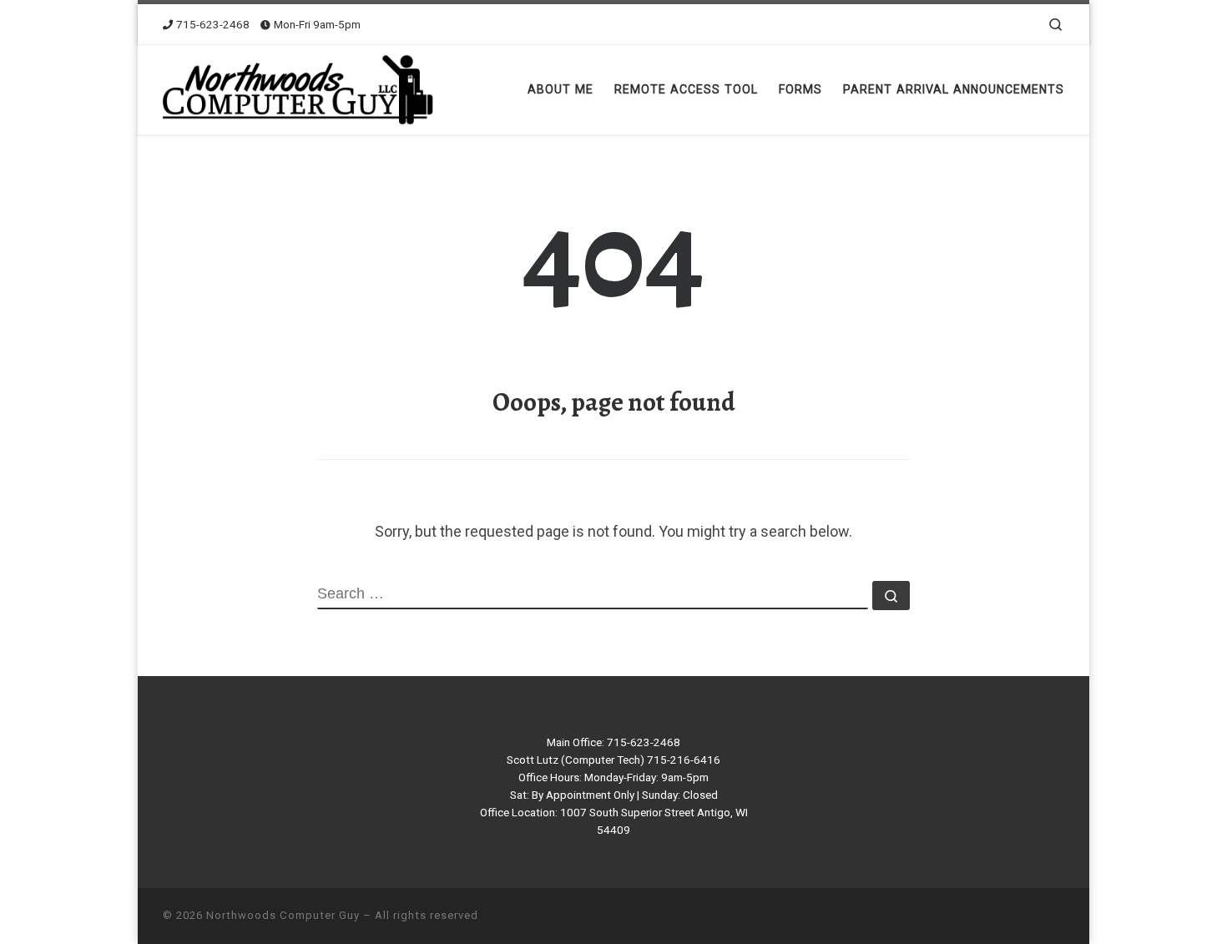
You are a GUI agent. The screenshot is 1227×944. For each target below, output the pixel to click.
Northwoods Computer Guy (283, 915)
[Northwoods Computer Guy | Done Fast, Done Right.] (303, 86)
